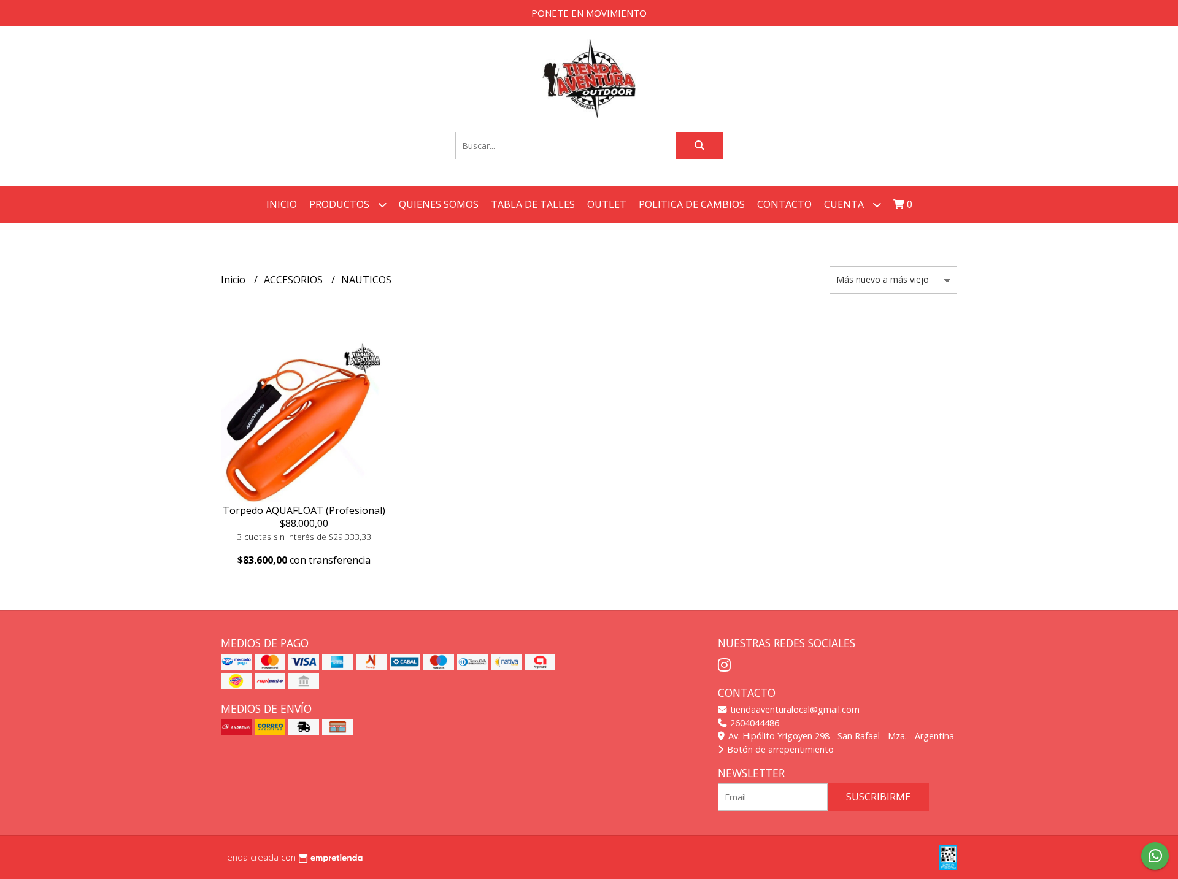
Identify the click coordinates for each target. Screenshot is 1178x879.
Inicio (281, 204)
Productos (340, 204)
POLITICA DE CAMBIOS (692, 204)
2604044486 (753, 723)
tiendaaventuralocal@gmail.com (794, 709)
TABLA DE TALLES (533, 204)
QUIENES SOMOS (439, 204)
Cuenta (845, 204)
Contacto (784, 204)
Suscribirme (878, 797)
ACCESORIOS (294, 279)
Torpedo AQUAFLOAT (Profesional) (304, 510)
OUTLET (606, 204)
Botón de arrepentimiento (779, 749)
